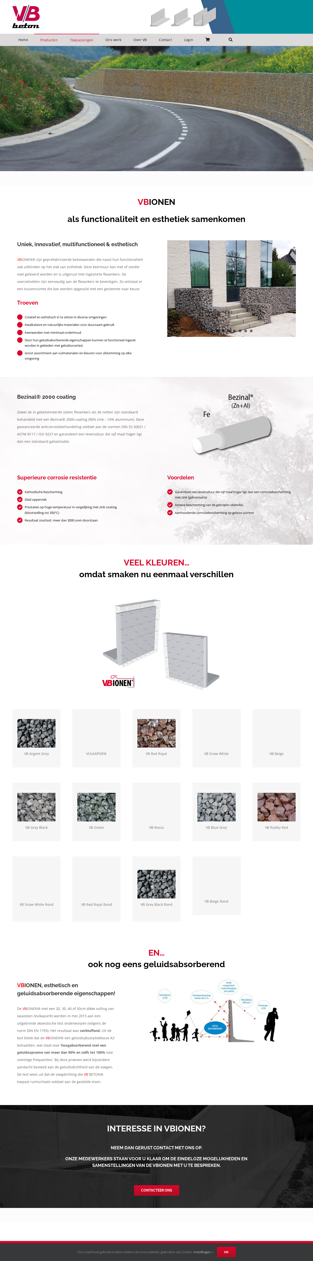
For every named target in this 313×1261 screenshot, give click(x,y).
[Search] (231, 40)
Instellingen (202, 1252)
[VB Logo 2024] (26, 6)
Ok (226, 1252)
